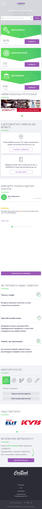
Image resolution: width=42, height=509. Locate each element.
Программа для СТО (21, 496)
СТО (21, 488)
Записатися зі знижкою (21, 273)
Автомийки (21, 491)
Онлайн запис (21, 172)
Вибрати (32, 42)
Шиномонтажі (21, 494)
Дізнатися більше (21, 460)
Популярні (21, 485)
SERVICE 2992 (5, 221)
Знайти (37, 18)
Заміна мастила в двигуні (21, 394)
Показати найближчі (21, 149)
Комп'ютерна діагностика (21, 399)
